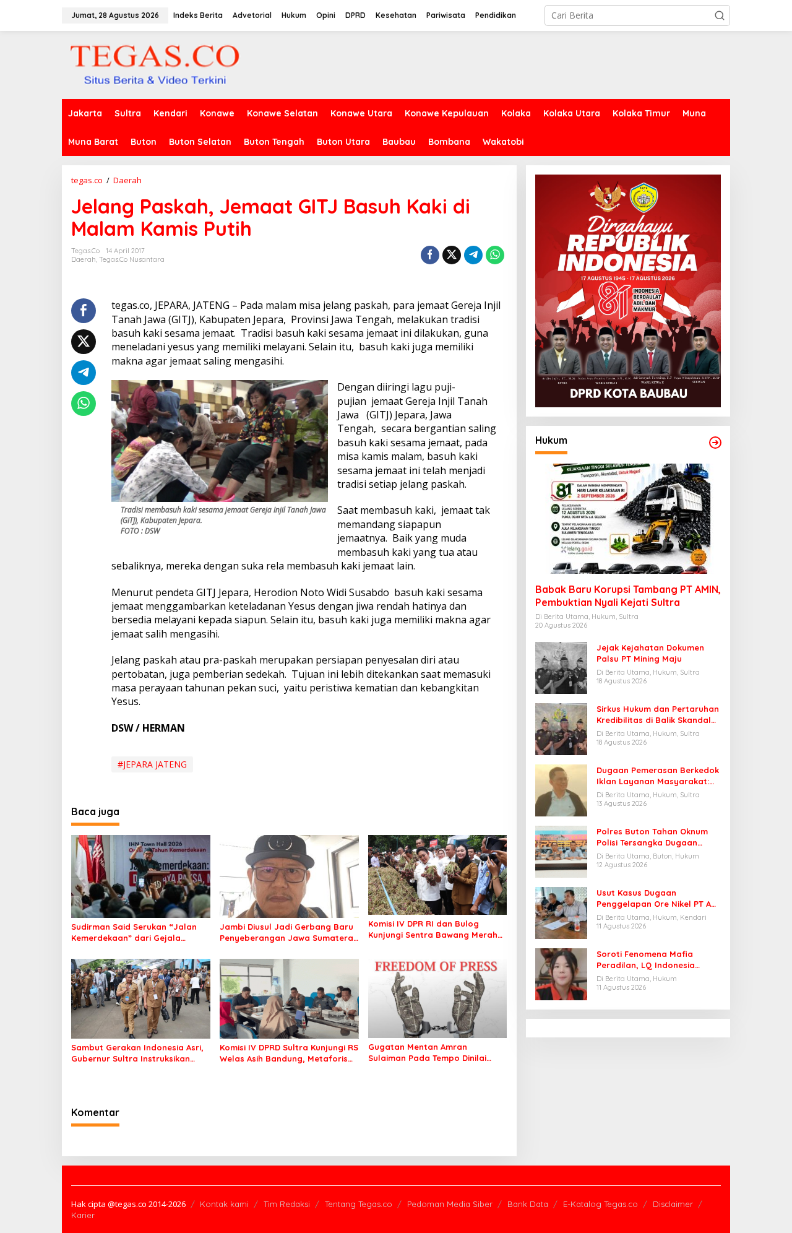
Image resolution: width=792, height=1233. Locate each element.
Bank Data (527, 1204)
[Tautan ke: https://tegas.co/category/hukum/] (715, 442)
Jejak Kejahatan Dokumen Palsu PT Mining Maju (650, 653)
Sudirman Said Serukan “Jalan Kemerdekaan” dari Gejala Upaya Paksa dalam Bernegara (136, 932)
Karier (83, 1215)
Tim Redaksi (287, 1204)
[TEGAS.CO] (155, 64)
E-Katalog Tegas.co (600, 1204)
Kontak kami (224, 1204)
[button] (719, 15)
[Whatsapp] (495, 255)
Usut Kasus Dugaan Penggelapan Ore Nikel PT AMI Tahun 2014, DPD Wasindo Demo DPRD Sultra (658, 898)
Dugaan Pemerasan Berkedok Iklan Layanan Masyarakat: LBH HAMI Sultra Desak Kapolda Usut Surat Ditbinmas (657, 776)
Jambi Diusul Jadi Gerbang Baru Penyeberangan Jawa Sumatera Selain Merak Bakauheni (286, 932)
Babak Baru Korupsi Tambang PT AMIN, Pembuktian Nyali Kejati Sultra (628, 595)
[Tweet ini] (451, 255)
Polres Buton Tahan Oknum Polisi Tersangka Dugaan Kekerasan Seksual (652, 837)
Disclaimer (673, 1204)
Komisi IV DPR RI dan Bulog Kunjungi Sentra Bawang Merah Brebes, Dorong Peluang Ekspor (433, 929)
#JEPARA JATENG (152, 764)
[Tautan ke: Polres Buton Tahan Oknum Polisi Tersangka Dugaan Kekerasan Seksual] (561, 851)
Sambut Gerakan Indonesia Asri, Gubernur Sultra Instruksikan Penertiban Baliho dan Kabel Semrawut (137, 1053)
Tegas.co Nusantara (132, 259)
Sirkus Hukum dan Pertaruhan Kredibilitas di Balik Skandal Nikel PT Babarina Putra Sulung (657, 714)
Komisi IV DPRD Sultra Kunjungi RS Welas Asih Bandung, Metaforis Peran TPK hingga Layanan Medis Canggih (289, 1053)
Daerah (83, 259)
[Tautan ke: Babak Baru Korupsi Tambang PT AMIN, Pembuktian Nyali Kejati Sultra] (628, 519)
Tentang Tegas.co (358, 1204)
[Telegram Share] (473, 255)
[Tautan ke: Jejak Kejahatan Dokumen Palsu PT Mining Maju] (561, 667)
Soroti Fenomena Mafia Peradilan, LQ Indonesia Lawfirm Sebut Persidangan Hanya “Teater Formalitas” (653, 960)
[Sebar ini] (430, 255)
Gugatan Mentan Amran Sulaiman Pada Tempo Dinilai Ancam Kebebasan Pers (427, 1052)
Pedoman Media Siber (450, 1204)
